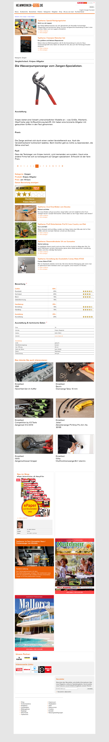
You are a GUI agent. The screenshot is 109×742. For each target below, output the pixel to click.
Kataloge (24, 711)
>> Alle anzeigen (42, 32)
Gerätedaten (25, 707)
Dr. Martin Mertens (31, 529)
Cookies (51, 709)
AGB (50, 706)
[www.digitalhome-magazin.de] (19, 674)
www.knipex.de (59, 336)
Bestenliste (32, 12)
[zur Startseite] (31, 5)
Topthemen (24, 714)
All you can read (68, 12)
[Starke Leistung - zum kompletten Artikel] (26, 248)
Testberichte (24, 12)
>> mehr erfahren (22, 518)
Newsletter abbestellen (64, 692)
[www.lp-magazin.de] (41, 674)
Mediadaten (52, 704)
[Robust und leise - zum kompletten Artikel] (26, 213)
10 (53, 166)
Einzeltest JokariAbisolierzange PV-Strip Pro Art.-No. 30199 (72, 424)
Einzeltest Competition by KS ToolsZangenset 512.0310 (26, 422)
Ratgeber (55, 12)
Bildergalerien (25, 709)
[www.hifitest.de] (27, 674)
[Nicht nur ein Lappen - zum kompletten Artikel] (26, 27)
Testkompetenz (26, 704)
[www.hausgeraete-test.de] (34, 674)
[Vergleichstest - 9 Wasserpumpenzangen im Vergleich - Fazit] (62, 166)
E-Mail (28, 531)
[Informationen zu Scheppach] (35, 658)
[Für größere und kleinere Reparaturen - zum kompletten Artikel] (26, 44)
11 (56, 166)
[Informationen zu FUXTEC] (19, 658)
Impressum (52, 702)
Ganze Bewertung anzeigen (26, 182)
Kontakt (51, 711)
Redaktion (24, 706)
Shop (60, 12)
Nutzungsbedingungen (56, 713)
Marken (40, 12)
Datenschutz (53, 707)
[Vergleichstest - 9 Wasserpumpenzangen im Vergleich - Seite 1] (17, 166)
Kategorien (47, 12)
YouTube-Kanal (79, 12)
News (17, 12)
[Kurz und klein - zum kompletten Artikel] (26, 230)
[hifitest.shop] (48, 674)
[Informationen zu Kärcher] (27, 658)
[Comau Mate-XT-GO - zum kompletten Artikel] (26, 265)
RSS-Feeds (24, 713)
